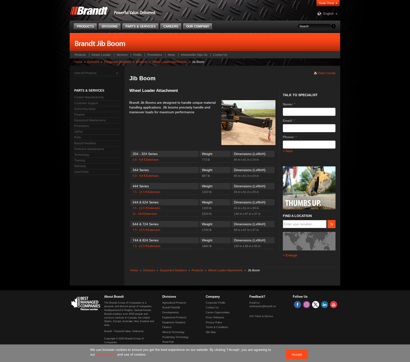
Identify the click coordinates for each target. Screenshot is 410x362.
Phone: (288, 137)
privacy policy (106, 354)
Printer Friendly (326, 73)
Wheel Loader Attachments (169, 62)
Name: (288, 104)
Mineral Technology (173, 332)
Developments (170, 312)
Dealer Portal (326, 3)
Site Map (211, 332)
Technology (81, 154)
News (171, 54)
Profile (137, 54)
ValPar (78, 131)
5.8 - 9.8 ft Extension (146, 159)
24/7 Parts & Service (261, 316)
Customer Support (86, 103)
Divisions (93, 62)
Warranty (80, 166)
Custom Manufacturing (88, 97)
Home (78, 62)
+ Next (288, 151)
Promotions (154, 54)
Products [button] (85, 26)
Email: (288, 120)
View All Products (85, 73)
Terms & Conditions (217, 327)
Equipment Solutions (117, 62)
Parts (77, 137)
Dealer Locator (101, 54)
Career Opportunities (218, 312)
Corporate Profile (215, 302)
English (328, 13)
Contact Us (220, 54)
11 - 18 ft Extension (145, 214)
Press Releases (215, 317)
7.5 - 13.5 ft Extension (146, 192)
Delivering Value (85, 109)
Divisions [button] (110, 26)
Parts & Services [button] (141, 26)
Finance (79, 114)
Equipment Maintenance (90, 120)
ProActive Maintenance (89, 149)
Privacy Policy (214, 322)
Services (122, 54)
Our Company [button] (197, 26)
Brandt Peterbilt (171, 307)
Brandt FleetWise (85, 143)
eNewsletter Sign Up (194, 54)
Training (79, 160)
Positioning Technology (175, 337)
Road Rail (167, 341)
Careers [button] (170, 26)
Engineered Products (174, 317)
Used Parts (81, 172)
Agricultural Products (174, 302)
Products (80, 54)
